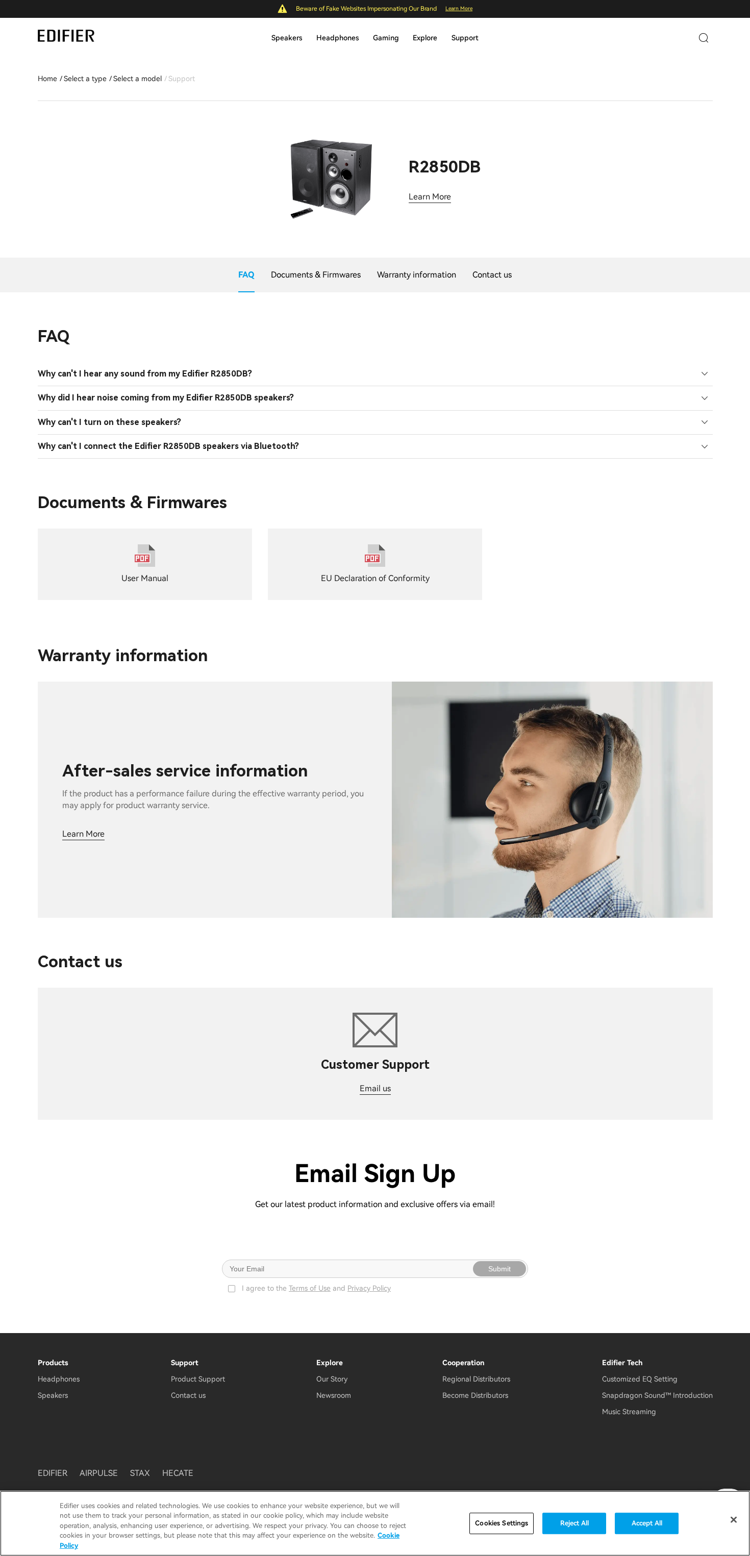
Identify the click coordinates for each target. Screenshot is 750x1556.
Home (47, 78)
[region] (375, 1523)
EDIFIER (52, 1473)
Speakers (286, 38)
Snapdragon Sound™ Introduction (657, 1395)
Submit (499, 1269)
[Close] (733, 1520)
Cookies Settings (501, 1523)
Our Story (331, 1379)
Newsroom (333, 1395)
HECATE (177, 1473)
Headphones (337, 38)
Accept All (647, 1523)
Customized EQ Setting (640, 1379)
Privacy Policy (369, 1288)
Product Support (198, 1379)
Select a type (85, 78)
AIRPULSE (99, 1473)
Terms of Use (310, 1288)
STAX (140, 1473)
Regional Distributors (476, 1379)
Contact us (188, 1395)
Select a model (137, 78)
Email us (375, 1088)
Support (465, 38)
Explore (425, 38)
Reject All (574, 1523)
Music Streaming (629, 1412)
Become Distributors (475, 1395)
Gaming (386, 38)
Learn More (458, 8)
